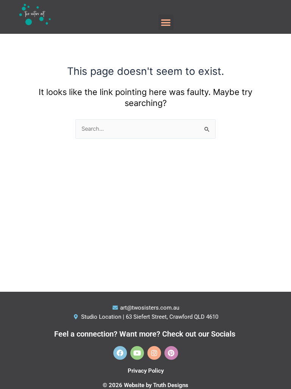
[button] (166, 22)
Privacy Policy (146, 370)
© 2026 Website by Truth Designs (145, 385)
